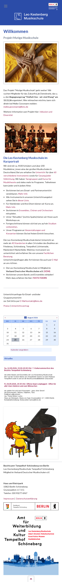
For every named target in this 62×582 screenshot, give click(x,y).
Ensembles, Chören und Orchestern (36, 210)
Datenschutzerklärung (26, 498)
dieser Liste (23, 200)
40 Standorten (18, 243)
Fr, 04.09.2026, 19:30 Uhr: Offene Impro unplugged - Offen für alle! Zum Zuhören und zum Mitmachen (30, 385)
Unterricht (40, 172)
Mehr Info (23, 193)
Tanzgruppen (31, 179)
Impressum (8, 498)
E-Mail (55, 259)
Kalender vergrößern (19, 350)
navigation (5, 6)
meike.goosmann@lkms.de (15, 106)
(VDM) (47, 271)
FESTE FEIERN (40, 278)
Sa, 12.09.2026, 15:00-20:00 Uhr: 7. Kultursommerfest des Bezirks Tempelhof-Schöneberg (29, 369)
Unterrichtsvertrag (20, 306)
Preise (6, 306)
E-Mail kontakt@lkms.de (30, 301)
